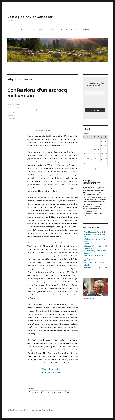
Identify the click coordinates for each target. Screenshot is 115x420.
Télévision (11, 110)
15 (102, 149)
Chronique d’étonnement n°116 (95, 246)
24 (84, 158)
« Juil (94, 169)
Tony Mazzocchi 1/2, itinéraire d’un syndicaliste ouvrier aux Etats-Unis (95, 234)
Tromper (10, 115)
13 (95, 149)
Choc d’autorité (89, 260)
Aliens (86, 244)
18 (88, 153)
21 (98, 153)
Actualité (11, 30)
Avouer (10, 113)
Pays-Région (36, 30)
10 (84, 149)
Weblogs (74, 30)
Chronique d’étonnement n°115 (95, 267)
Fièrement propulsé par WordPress (41, 410)
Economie (11, 107)
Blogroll (63, 30)
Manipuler (17, 113)
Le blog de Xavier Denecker (30, 17)
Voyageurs (88, 248)
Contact (85, 30)
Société (51, 30)
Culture (22, 30)
